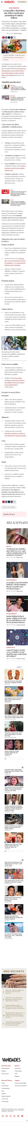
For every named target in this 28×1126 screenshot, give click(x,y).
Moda (12, 190)
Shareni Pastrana (14, 102)
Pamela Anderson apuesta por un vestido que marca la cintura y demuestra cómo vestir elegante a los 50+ (14, 1015)
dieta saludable (9, 507)
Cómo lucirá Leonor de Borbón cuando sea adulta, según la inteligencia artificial (18, 88)
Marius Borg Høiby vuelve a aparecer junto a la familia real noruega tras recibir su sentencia (14, 1007)
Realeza (12, 85)
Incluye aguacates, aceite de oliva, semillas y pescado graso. (15, 168)
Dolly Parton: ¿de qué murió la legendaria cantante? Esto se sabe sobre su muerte (13, 999)
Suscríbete (22, 2)
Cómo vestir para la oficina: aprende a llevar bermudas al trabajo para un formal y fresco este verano (18, 203)
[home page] (9, 2)
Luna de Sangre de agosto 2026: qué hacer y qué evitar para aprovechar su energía (14, 1023)
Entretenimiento (11, 580)
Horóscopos (10, 647)
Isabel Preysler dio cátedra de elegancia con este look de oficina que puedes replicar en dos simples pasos (18, 193)
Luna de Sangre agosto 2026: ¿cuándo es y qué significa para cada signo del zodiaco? (16, 653)
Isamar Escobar (21, 624)
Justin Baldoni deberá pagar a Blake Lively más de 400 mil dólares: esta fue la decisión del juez (16, 619)
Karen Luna (20, 557)
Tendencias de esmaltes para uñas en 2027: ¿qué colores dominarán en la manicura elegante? (16, 552)
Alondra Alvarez (18, 33)
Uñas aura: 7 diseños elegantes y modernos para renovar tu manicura (14, 991)
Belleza (8, 546)
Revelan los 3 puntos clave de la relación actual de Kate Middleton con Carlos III (18, 99)
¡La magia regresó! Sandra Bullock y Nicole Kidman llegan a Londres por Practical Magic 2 (17, 585)
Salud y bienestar (14, 8)
